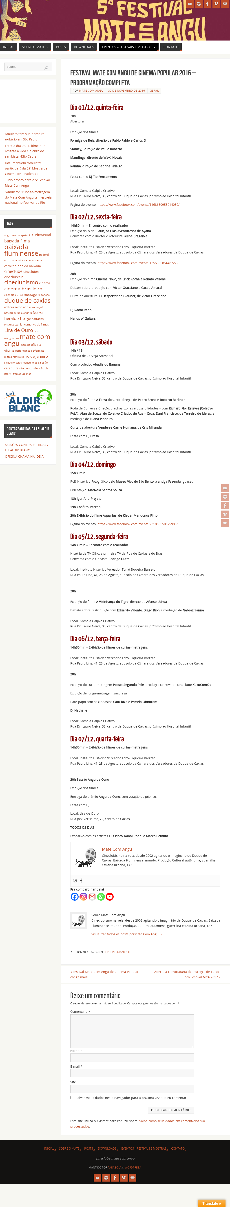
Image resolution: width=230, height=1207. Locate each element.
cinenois (9, 294)
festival (38, 312)
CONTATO (178, 1148)
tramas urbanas (22, 373)
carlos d (39, 260)
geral (154, 90)
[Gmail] (92, 897)
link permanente (118, 952)
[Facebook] (225, 505)
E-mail (76, 1066)
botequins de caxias (23, 260)
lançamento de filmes (34, 324)
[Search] (46, 68)
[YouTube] (225, 488)
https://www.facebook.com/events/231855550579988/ (137, 524)
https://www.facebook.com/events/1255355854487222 (137, 263)
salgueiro (9, 362)
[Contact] (225, 523)
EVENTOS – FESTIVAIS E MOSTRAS (143, 1148)
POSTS (88, 1148)
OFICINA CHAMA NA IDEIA (24, 456)
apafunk (26, 235)
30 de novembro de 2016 (126, 90)
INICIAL (49, 1148)
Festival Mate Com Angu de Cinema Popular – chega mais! (105, 974)
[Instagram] (225, 497)
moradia (25, 344)
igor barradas (35, 319)
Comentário (80, 1011)
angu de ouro (12, 235)
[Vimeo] (225, 514)
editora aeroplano (16, 307)
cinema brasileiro (23, 288)
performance (22, 350)
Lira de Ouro (18, 330)
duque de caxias (27, 300)
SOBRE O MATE (69, 1148)
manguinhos (11, 338)
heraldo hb (14, 318)
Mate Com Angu (91, 90)
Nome (76, 1051)
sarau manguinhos (26, 362)
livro (36, 331)
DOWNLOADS (107, 1148)
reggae (8, 356)
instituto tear (11, 324)
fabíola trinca (24, 312)
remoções (18, 356)
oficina (36, 344)
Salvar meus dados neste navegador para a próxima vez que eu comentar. (131, 1098)
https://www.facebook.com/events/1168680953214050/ (138, 204)
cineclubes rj (14, 276)
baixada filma (17, 241)
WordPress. (133, 1167)
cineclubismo (21, 282)
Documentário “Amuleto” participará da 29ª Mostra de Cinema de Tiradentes (26, 168)
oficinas (9, 351)
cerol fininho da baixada (22, 266)
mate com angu (27, 340)
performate (37, 350)
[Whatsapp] (101, 897)
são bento (26, 368)
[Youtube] (110, 897)
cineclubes (31, 271)
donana (45, 294)
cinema (44, 283)
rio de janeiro (36, 356)
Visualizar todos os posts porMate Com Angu (127, 934)
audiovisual (41, 234)
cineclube (13, 271)
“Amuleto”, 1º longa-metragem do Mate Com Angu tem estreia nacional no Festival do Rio (28, 197)
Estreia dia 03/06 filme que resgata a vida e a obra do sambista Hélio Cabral (25, 151)
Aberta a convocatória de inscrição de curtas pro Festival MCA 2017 (187, 974)
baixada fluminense (21, 250)
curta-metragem (27, 294)
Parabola (115, 1167)
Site (73, 1082)
